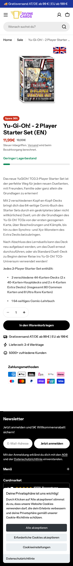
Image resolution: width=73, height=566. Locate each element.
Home (7, 40)
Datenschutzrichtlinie (20, 558)
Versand (33, 145)
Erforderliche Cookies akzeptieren (36, 537)
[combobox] (36, 27)
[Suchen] (64, 26)
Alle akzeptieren (36, 528)
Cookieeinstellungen (36, 547)
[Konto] (59, 14)
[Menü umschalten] (5, 14)
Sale (20, 40)
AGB (65, 454)
